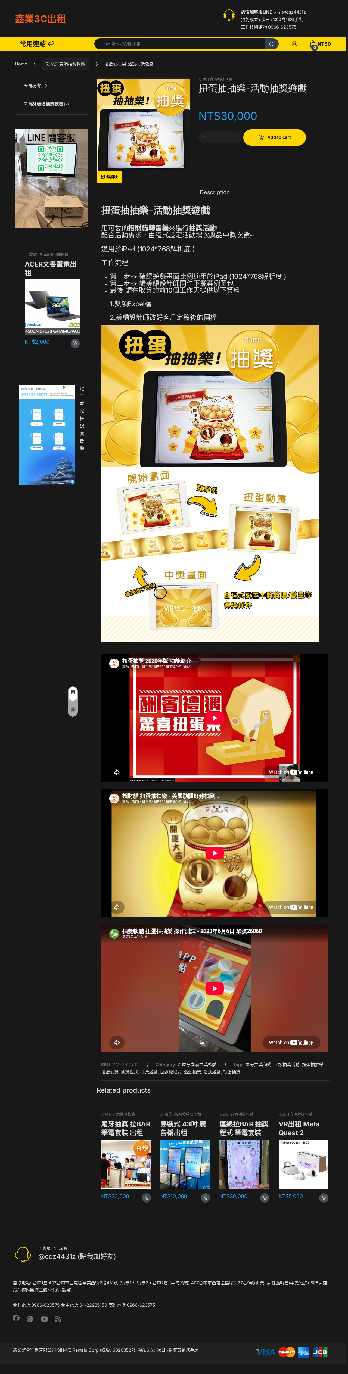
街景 (260, 1282)
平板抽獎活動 (287, 1064)
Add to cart (279, 137)
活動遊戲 (211, 1072)
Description (215, 193)
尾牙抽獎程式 (258, 1064)
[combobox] (179, 43)
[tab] (215, 195)
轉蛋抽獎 (231, 1072)
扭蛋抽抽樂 (313, 1064)
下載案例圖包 (213, 283)
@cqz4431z (294, 12)
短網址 (111, 176)
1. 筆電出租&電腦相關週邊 (47, 254)
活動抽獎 (192, 1072)
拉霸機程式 (170, 1072)
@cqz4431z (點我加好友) (77, 1256)
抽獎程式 (129, 1072)
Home (21, 64)
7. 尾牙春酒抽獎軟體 (65, 64)
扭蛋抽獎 (109, 1072)
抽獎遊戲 (148, 1072)
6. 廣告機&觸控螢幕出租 (180, 1114)
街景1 (126, 1282)
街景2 (142, 1282)
